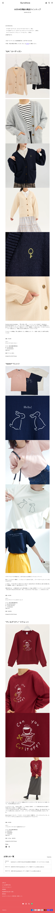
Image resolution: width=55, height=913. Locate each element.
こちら (27, 43)
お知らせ (4, 882)
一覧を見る (49, 857)
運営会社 (4, 893)
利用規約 (4, 889)
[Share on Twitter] (9, 846)
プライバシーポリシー (7, 887)
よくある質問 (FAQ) (6, 884)
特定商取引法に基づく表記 (7, 891)
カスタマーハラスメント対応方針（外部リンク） (12, 896)
